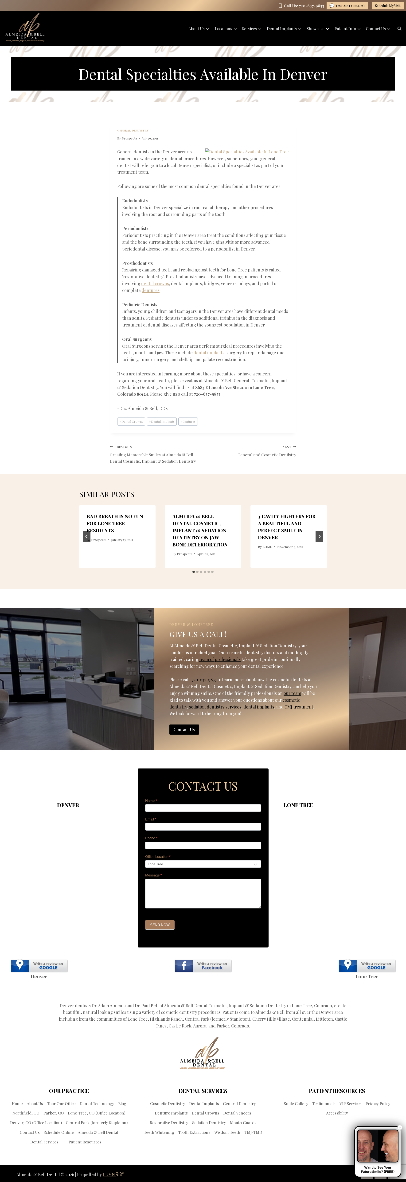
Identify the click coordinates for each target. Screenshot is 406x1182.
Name (151, 801)
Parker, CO (53, 1112)
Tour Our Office (61, 1103)
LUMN (268, 546)
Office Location (158, 857)
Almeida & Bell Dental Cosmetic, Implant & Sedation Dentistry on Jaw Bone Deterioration (200, 530)
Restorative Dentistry (169, 1122)
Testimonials (324, 1103)
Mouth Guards (243, 1122)
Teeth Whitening (159, 1132)
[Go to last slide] (86, 536)
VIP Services (351, 1103)
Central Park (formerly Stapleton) (97, 1122)
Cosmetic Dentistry (167, 1103)
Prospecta (129, 138)
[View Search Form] (399, 28)
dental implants (209, 352)
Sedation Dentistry (209, 1122)
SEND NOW (160, 925)
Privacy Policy (378, 1103)
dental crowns (155, 283)
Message (153, 875)
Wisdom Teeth (227, 1132)
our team (292, 693)
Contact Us (30, 1132)
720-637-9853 (204, 679)
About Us (35, 1103)
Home (17, 1103)
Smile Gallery (296, 1103)
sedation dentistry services (215, 707)
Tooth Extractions (194, 1132)
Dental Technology (97, 1103)
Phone (151, 838)
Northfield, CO (25, 1112)
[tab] (193, 572)
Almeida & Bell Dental (98, 1132)
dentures (151, 290)
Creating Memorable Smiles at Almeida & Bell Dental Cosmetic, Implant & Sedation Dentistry (153, 454)
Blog (122, 1103)
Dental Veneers (237, 1112)
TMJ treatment (299, 707)
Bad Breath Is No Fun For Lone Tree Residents (115, 523)
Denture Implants (171, 1112)
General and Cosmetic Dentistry (267, 450)
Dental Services (44, 1141)
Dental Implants (162, 421)
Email (150, 819)
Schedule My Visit (387, 6)
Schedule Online (59, 1132)
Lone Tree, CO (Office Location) (96, 1112)
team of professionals (220, 659)
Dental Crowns (131, 421)
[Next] (319, 536)
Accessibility (337, 1112)
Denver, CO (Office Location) (36, 1122)
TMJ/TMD (253, 1132)
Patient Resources (85, 1141)
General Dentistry (132, 130)
